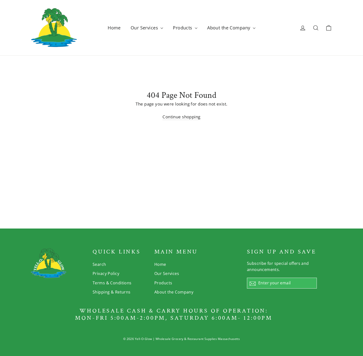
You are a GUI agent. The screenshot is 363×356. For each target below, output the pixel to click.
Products (183, 28)
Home (114, 28)
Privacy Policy (106, 273)
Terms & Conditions (112, 283)
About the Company (229, 28)
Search (99, 264)
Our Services (145, 28)
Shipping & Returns (112, 292)
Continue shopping (181, 117)
